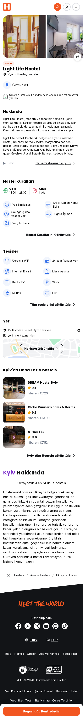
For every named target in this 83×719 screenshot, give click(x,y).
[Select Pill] (57, 7)
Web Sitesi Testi (21, 700)
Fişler (74, 691)
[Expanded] (8, 575)
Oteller (31, 653)
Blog (8, 653)
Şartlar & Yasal (44, 691)
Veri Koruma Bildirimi (18, 691)
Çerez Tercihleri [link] (63, 700)
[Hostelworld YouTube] (46, 626)
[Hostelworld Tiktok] (65, 626)
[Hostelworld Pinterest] (55, 626)
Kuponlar (62, 691)
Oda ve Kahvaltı (49, 653)
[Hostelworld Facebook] (18, 626)
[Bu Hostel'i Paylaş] (77, 57)
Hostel (8, 63)
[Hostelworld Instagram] (37, 626)
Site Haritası (42, 700)
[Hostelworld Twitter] (28, 626)
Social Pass (70, 653)
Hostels (19, 653)
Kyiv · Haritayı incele (23, 74)
